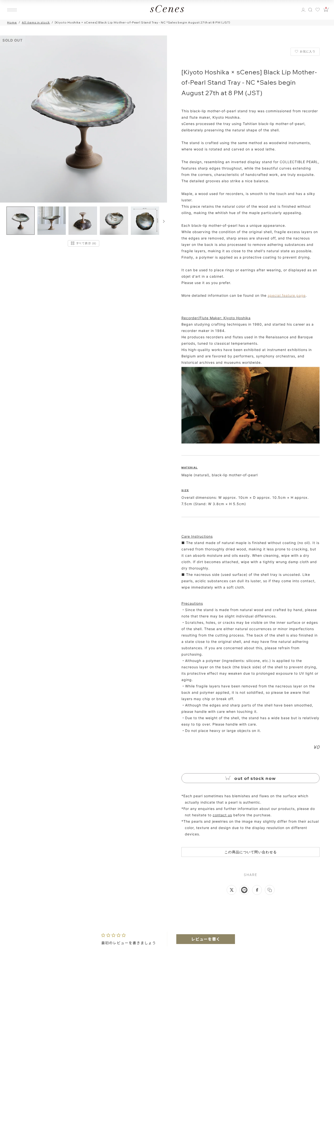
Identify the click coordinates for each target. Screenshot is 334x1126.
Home (12, 22)
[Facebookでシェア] (257, 890)
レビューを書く (205, 939)
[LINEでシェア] (244, 890)
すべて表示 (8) (86, 243)
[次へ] (164, 221)
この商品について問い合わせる (250, 852)
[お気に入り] (318, 10)
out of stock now (254, 778)
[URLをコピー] (270, 890)
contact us (222, 815)
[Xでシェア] (231, 890)
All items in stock (36, 22)
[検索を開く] (310, 10)
